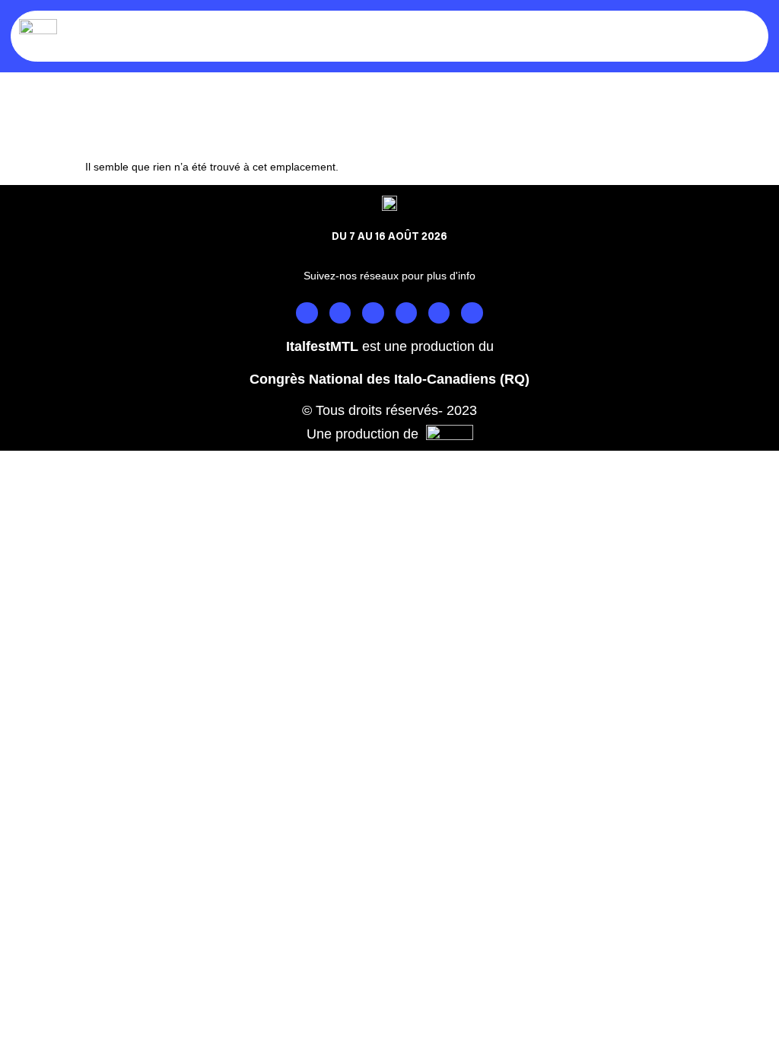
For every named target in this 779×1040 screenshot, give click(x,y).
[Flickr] (471, 313)
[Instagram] (340, 313)
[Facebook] (306, 313)
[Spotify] (439, 313)
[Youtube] (406, 313)
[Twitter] (372, 313)
